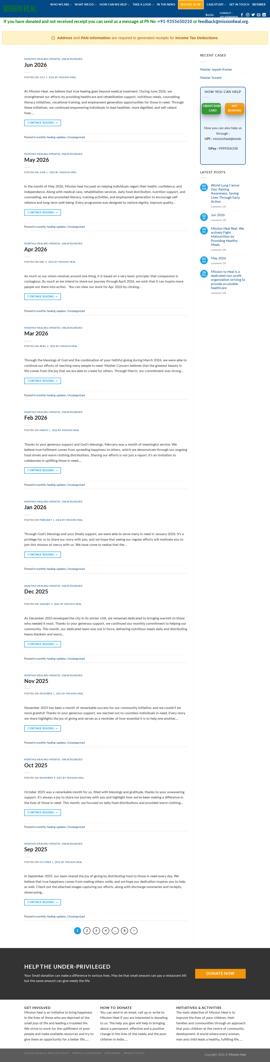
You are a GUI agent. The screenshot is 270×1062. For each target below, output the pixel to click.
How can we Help (113, 4)
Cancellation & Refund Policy (46, 1053)
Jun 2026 (35, 65)
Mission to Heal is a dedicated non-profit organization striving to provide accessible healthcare (228, 280)
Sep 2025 (35, 849)
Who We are (59, 4)
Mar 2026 (36, 333)
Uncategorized (72, 59)
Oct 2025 (35, 765)
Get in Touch (239, 4)
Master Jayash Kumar (216, 69)
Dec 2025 (36, 592)
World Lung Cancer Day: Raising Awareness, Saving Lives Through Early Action (225, 193)
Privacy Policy (134, 1053)
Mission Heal (67, 77)
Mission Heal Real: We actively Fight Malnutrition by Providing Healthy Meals (227, 236)
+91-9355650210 (162, 22)
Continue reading (43, 123)
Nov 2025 (36, 681)
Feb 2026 (35, 418)
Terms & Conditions (87, 1053)
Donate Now (191, 4)
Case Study (215, 4)
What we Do (84, 4)
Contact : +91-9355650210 (229, 15)
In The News (166, 4)
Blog (209, 15)
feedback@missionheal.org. (210, 22)
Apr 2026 (35, 249)
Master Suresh (211, 77)
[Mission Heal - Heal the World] (20, 8)
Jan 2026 (35, 507)
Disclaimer (113, 1053)
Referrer (258, 4)
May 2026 (36, 160)
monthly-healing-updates (42, 59)
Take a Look (142, 4)
